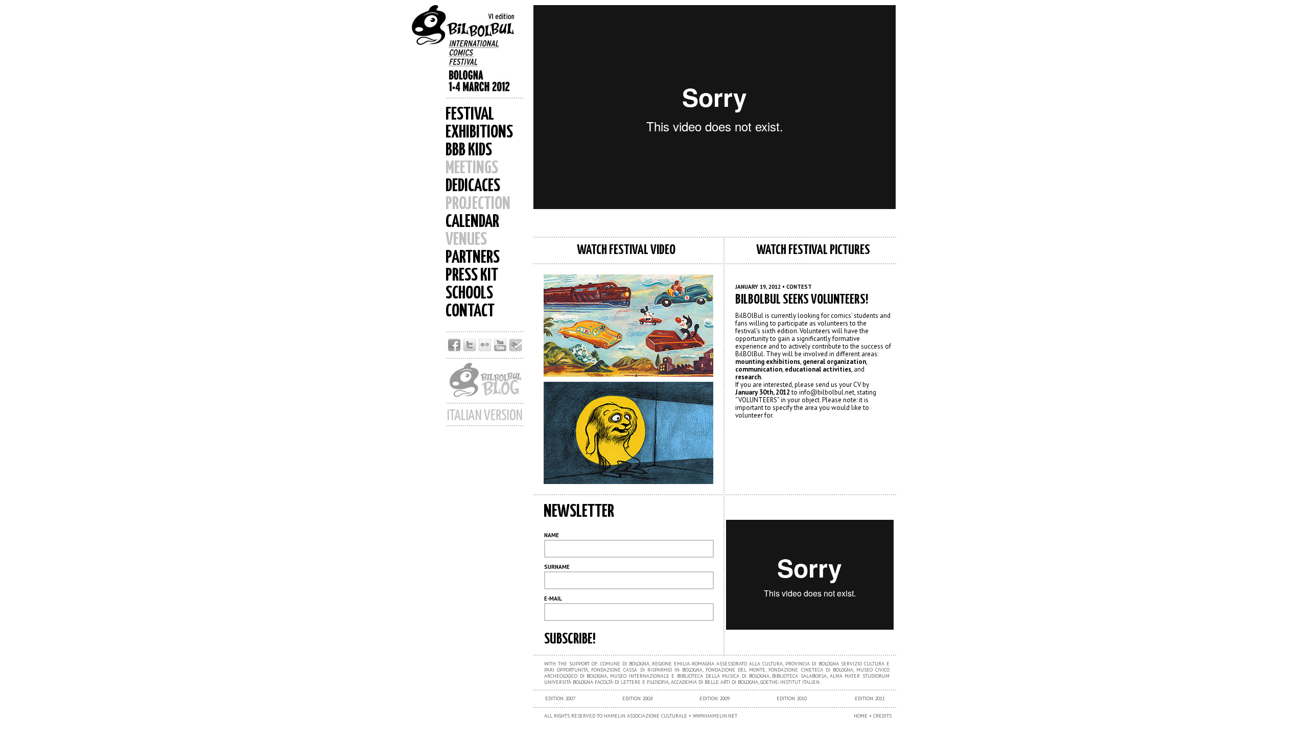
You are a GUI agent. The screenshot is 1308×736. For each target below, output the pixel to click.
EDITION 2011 (870, 698)
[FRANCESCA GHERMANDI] (625, 433)
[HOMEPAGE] (470, 51)
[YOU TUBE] (500, 350)
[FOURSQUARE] (515, 350)
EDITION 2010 (792, 698)
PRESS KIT (472, 275)
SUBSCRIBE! (570, 639)
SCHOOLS (469, 293)
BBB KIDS (469, 150)
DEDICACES (473, 186)
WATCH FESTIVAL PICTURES (813, 250)
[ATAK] (625, 325)
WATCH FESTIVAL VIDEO (626, 250)
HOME (861, 715)
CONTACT (470, 311)
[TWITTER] (469, 350)
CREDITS (882, 715)
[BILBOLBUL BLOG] (484, 400)
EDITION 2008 (637, 698)
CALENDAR (472, 222)
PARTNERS (473, 257)
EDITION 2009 (714, 698)
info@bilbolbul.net (826, 392)
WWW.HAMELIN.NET (715, 715)
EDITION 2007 (560, 698)
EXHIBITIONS (479, 132)
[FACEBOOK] (454, 350)
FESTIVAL (470, 114)
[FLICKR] (485, 350)
